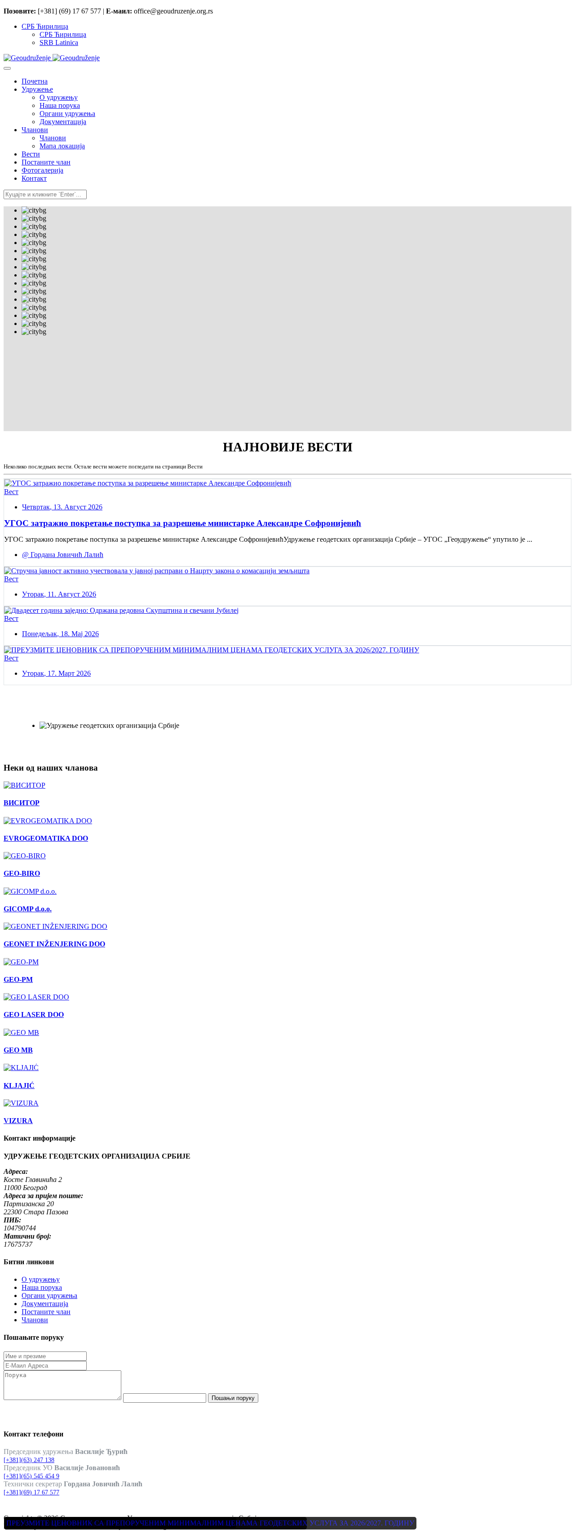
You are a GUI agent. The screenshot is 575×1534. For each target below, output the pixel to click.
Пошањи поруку (233, 1398)
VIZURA (18, 1120)
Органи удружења (49, 1295)
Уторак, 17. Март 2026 (56, 673)
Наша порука (42, 1287)
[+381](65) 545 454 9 (31, 1476)
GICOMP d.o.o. (28, 909)
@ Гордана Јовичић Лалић (62, 554)
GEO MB (18, 1050)
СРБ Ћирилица (45, 26)
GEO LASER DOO (34, 1014)
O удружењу (41, 1279)
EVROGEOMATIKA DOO (46, 838)
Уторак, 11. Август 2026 (59, 594)
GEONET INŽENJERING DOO (54, 944)
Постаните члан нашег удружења (92, 711)
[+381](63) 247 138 (29, 1460)
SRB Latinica (59, 42)
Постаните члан (46, 1311)
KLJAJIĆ (19, 1085)
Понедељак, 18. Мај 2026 (60, 634)
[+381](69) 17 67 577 (31, 1492)
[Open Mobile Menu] (7, 68)
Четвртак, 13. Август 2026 (62, 507)
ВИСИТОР (22, 803)
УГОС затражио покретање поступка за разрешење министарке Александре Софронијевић (182, 523)
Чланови (35, 1320)
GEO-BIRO (22, 873)
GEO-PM (18, 979)
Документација (45, 1303)
